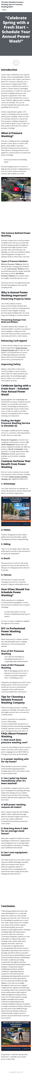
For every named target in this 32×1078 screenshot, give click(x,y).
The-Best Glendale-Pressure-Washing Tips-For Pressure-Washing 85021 (12, 4)
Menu (4, 10)
